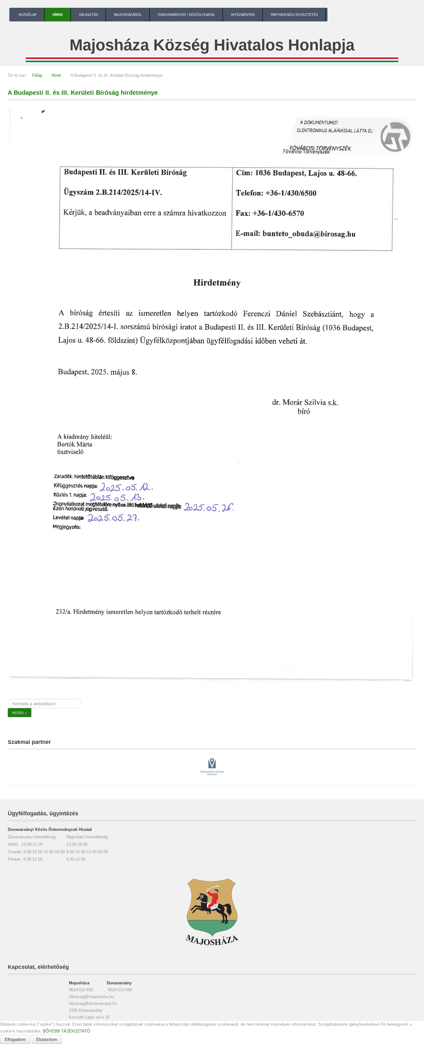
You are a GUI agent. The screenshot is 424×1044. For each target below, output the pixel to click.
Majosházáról (128, 14)
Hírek (57, 14)
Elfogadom (15, 1039)
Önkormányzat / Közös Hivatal (186, 14)
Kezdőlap (28, 14)
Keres (18, 712)
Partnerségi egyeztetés (294, 14)
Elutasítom (46, 1039)
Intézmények (243, 14)
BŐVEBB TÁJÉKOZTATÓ (66, 1031)
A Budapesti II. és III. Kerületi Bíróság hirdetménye (83, 92)
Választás (88, 14)
